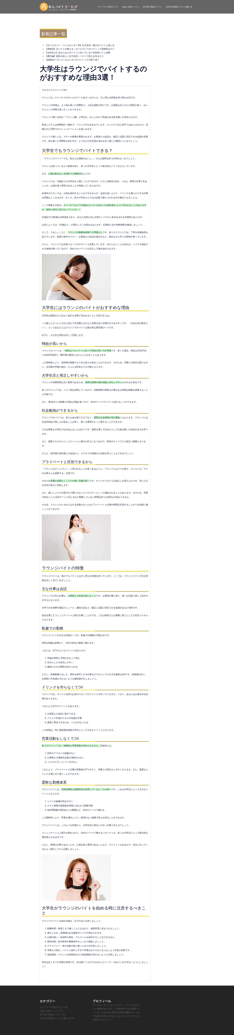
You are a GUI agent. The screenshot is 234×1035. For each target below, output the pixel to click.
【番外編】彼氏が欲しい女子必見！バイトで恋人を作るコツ (74, 56)
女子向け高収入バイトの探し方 (179, 7)
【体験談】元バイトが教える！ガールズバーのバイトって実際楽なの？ (80, 49)
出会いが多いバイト (130, 7)
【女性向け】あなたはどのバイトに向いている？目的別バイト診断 (77, 52)
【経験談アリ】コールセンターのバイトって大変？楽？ (72, 59)
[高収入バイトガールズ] (59, 6)
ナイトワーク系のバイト (108, 7)
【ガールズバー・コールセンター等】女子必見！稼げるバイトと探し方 (80, 45)
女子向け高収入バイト (152, 7)
